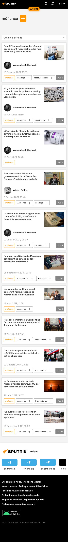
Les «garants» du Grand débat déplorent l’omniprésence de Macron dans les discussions (19, 292)
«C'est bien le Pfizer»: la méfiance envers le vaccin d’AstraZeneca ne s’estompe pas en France (22, 134)
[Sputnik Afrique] (10, 4)
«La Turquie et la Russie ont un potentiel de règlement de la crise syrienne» (22, 414)
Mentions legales (32, 481)
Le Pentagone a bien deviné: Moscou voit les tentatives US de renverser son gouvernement (21, 384)
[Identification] (46, 3)
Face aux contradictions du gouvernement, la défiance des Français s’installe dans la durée (20, 176)
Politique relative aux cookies (17, 490)
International (23, 278)
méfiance (10, 18)
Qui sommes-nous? (12, 481)
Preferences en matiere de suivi (18, 504)
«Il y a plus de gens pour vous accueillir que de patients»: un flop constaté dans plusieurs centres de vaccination (22, 92)
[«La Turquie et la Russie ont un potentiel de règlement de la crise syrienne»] (54, 416)
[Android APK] (11, 513)
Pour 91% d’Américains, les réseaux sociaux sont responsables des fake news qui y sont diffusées (22, 49)
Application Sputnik (33, 499)
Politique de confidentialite (33, 486)
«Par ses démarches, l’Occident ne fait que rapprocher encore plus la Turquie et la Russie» (22, 322)
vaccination (40, 120)
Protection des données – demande (20, 495)
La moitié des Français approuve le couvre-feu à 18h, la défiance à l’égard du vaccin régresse (22, 216)
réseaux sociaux (41, 77)
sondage (21, 77)
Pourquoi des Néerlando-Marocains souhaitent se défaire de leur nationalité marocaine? (22, 259)
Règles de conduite (12, 499)
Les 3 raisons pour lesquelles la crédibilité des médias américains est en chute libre (21, 353)
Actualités (21, 120)
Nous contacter (10, 486)
